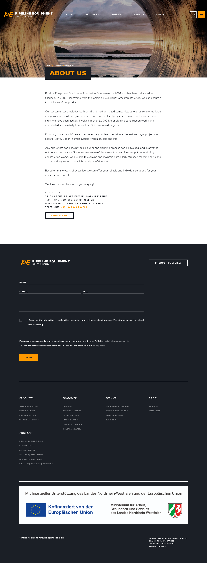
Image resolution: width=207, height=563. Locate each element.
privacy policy (99, 345)
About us (153, 406)
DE (193, 14)
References (154, 411)
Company (117, 14)
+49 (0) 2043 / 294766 (33, 455)
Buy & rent (111, 420)
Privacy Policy (179, 538)
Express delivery (114, 415)
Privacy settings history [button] (162, 544)
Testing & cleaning (29, 420)
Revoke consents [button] (158, 546)
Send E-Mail (59, 215)
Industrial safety (72, 429)
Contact (162, 14)
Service (139, 14)
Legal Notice (164, 538)
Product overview (168, 263)
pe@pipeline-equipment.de (116, 341)
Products (92, 14)
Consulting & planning (117, 406)
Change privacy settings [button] (161, 541)
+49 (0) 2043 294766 (74, 207)
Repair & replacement (117, 411)
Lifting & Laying (27, 411)
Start (70, 14)
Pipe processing (27, 415)
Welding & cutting (28, 406)
